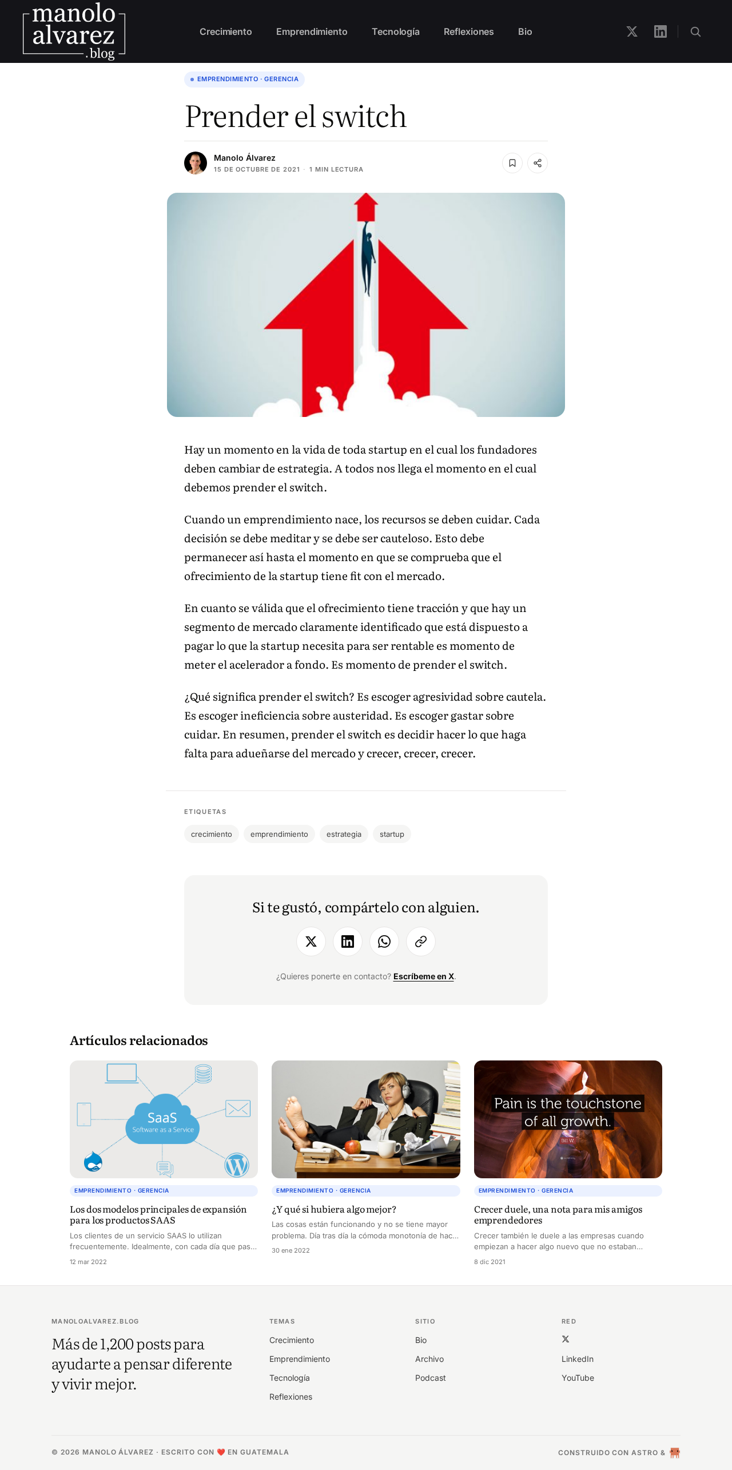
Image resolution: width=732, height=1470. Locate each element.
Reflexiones (469, 31)
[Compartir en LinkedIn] (348, 941)
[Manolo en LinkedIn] (660, 31)
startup (392, 834)
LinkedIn (578, 1359)
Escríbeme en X (423, 976)
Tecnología (396, 31)
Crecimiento (226, 31)
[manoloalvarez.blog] (74, 31)
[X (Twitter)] (566, 1339)
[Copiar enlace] (421, 941)
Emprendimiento (312, 31)
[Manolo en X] (632, 31)
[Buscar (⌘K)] (695, 31)
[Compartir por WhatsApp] (384, 941)
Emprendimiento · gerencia (248, 79)
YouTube (578, 1377)
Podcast (430, 1377)
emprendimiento (279, 834)
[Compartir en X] (311, 941)
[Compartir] (537, 163)
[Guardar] (512, 163)
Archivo (429, 1359)
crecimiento (211, 834)
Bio (525, 31)
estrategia (344, 834)
